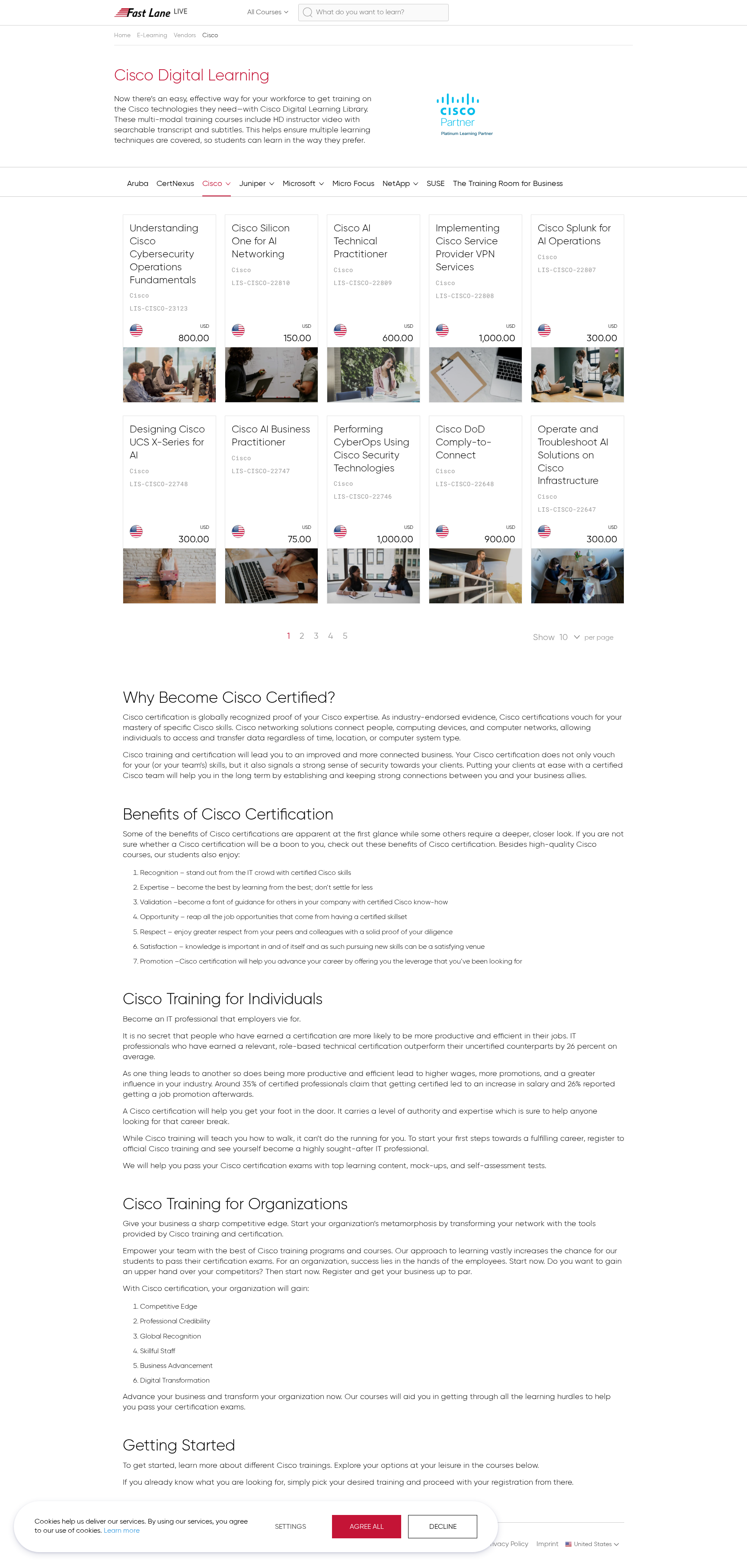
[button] (592, 1544)
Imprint (547, 1544)
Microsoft (300, 184)
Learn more (122, 1531)
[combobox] (373, 12)
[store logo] (151, 12)
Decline (442, 1527)
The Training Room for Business (508, 184)
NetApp (397, 184)
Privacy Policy (507, 1544)
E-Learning (153, 35)
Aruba (137, 184)
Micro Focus (353, 184)
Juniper (253, 184)
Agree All (367, 1527)
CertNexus (175, 184)
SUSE (436, 184)
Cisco (213, 184)
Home (123, 35)
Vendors (186, 35)
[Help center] (587, 12)
